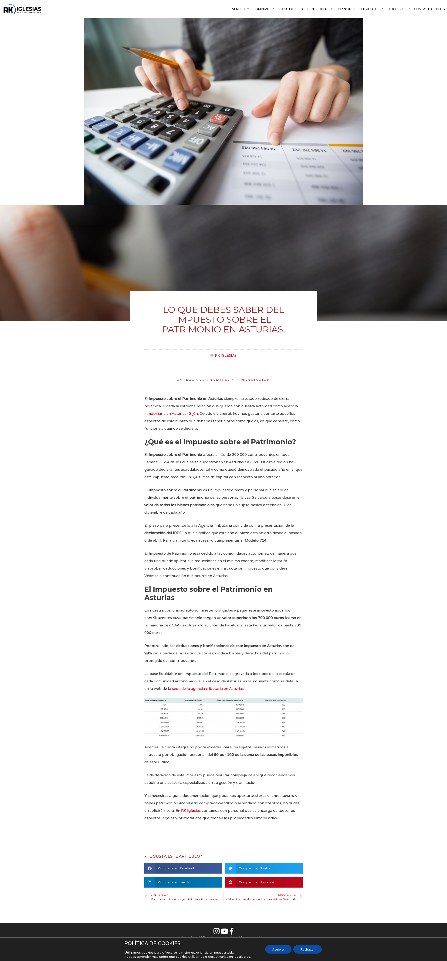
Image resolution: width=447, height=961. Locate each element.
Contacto (423, 9)
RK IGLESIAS (396, 9)
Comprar (261, 9)
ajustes (244, 956)
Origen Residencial (318, 9)
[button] (183, 868)
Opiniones (346, 9)
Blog (440, 9)
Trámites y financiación (239, 379)
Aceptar (278, 949)
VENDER (238, 9)
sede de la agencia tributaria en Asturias (208, 688)
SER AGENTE (369, 9)
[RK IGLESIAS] (23, 9)
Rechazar (307, 949)
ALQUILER (285, 9)
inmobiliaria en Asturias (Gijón (171, 413)
